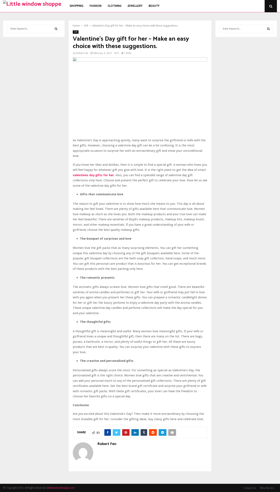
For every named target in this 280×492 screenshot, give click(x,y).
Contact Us (249, 488)
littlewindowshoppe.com (61, 487)
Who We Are (267, 488)
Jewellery (135, 6)
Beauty (154, 6)
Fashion (95, 6)
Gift (75, 32)
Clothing (115, 6)
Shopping (76, 6)
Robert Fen (82, 53)
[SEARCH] (56, 29)
